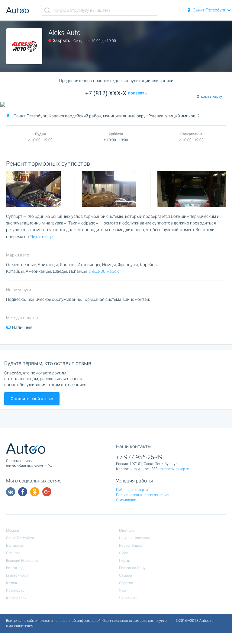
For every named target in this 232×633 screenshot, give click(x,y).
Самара (125, 575)
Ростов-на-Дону (132, 568)
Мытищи (126, 530)
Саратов (126, 583)
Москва (12, 530)
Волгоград (15, 568)
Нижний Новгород (134, 538)
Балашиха (14, 545)
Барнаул (13, 553)
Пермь (124, 560)
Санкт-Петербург (209, 10)
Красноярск (16, 598)
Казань (12, 583)
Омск (123, 553)
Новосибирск (130, 545)
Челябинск (128, 598)
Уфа (122, 590)
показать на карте (174, 469)
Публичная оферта (132, 490)
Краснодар (15, 590)
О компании (126, 500)
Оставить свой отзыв (32, 398)
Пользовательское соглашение (142, 495)
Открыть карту (209, 96)
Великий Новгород (22, 560)
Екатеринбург (17, 575)
